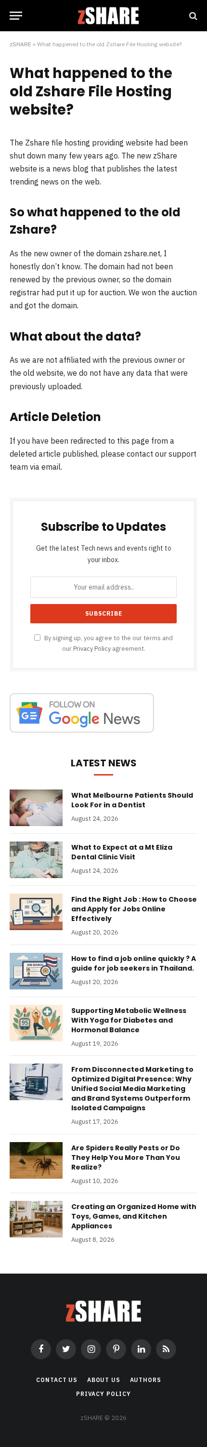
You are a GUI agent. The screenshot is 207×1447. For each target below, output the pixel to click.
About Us (103, 1379)
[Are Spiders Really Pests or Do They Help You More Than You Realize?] (36, 1160)
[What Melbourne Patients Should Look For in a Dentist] (36, 807)
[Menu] (16, 15)
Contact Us (56, 1379)
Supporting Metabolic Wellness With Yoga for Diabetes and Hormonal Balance (128, 1020)
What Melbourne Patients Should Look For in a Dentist (132, 800)
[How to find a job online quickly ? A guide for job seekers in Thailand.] (36, 971)
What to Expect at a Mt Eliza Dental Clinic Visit (121, 852)
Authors (145, 1379)
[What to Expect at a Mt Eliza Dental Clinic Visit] (36, 860)
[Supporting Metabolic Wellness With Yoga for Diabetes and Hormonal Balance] (36, 1023)
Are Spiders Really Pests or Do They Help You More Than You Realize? (125, 1157)
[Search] (192, 15)
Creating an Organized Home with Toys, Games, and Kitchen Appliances (133, 1216)
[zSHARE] (108, 15)
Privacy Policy (92, 648)
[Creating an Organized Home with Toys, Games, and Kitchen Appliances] (36, 1219)
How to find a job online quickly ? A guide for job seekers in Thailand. (133, 963)
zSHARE (20, 44)
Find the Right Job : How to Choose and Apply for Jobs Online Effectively (134, 909)
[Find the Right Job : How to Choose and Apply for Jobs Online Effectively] (36, 912)
